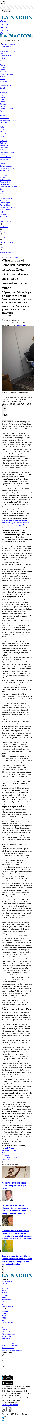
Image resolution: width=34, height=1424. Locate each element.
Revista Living (5, 205)
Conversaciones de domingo (10, 187)
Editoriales (4, 115)
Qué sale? (3, 164)
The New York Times (11, 1157)
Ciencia (2, 106)
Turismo (3, 143)
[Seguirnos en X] (3, 1361)
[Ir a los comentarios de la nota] (5, 406)
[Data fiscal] (3, 1421)
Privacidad (14, 1405)
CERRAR (2, 1)
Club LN (5, 30)
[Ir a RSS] (3, 1373)
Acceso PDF (4, 175)
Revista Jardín (5, 210)
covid (3, 1153)
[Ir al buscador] (3, 14)
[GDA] (7, 1412)
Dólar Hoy (3, 67)
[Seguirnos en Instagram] (3, 1367)
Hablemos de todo (6, 109)
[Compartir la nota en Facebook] (3, 415)
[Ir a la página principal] (17, 19)
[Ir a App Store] (7, 1384)
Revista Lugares (5, 203)
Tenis (2, 132)
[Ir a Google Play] (7, 1380)
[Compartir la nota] (3, 409)
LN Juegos (3, 141)
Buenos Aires (4, 93)
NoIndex (7, 1155)
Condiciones (6, 1405)
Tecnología (4, 145)
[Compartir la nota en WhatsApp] (5, 409)
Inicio (4, 22)
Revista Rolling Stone (7, 207)
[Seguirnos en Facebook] (3, 1355)
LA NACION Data (6, 56)
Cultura (2, 99)
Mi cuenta (5, 33)
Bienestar (3, 104)
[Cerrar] (32, 36)
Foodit (4, 27)
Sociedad (14, 257)
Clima (2, 53)
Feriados (3, 150)
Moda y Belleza (5, 157)
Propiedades (4, 72)
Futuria (2, 65)
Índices (2, 79)
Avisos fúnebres (5, 180)
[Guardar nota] (3, 406)
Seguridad (3, 95)
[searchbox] (16, 40)
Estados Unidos (5, 86)
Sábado (2, 189)
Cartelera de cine (6, 166)
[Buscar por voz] (31, 40)
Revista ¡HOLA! (5, 200)
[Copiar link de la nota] (3, 412)
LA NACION (6, 257)
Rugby (2, 129)
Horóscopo (4, 148)
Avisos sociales (5, 182)
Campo (2, 70)
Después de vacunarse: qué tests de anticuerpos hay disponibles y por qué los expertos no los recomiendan (16, 523)
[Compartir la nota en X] (5, 415)
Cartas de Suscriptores (8, 120)
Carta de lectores (6, 184)
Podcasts (3, 154)
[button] (17, 144)
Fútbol (2, 127)
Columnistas (4, 118)
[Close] (3, 1266)
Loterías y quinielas (7, 152)
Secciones (5, 25)
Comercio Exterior (6, 74)
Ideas (2, 191)
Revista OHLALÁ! (6, 198)
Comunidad (4, 102)
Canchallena (4, 134)
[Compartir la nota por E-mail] (7, 415)
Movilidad (3, 76)
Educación (3, 97)
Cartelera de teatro (7, 168)
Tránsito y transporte (7, 51)
